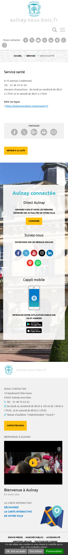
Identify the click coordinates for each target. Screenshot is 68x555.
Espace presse (15, 537)
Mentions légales (22, 541)
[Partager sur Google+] (34, 132)
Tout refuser (35, 551)
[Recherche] (55, 30)
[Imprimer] (43, 132)
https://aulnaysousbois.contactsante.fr (26, 106)
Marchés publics (34, 537)
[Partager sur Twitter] (24, 132)
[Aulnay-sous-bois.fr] (34, 9)
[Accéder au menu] (62, 30)
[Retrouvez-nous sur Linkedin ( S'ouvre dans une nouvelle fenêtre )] (49, 253)
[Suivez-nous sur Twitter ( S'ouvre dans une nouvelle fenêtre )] (26, 253)
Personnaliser (54, 551)
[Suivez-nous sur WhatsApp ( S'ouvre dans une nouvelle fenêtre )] (38, 263)
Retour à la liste (16, 150)
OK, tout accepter (15, 551)
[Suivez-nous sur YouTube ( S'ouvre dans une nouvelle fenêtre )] (34, 253)
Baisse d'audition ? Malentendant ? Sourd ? (31, 414)
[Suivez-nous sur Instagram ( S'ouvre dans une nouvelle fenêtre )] (42, 253)
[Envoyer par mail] (53, 132)
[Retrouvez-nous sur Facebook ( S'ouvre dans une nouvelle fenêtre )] (18, 253)
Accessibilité (53, 537)
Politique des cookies (46, 541)
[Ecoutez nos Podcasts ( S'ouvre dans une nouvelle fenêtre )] (30, 263)
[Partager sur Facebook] (14, 132)
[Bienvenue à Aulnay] (33, 463)
